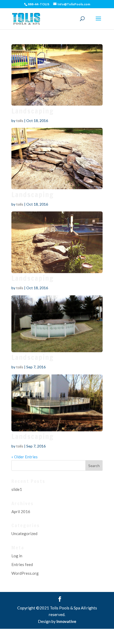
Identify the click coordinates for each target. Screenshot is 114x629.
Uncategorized (24, 533)
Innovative (66, 621)
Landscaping (32, 111)
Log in (16, 555)
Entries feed (22, 564)
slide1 (16, 489)
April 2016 (20, 511)
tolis (19, 120)
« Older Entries (24, 456)
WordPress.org (25, 573)
